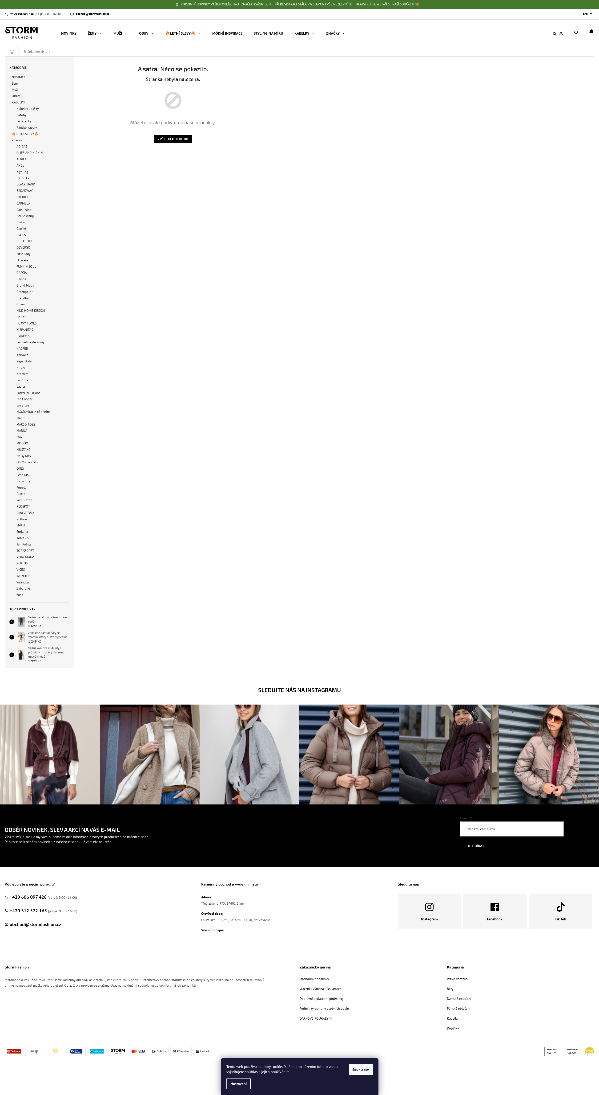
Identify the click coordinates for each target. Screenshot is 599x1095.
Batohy (21, 115)
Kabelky (452, 1018)
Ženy (15, 83)
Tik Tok (560, 919)
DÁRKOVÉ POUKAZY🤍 (316, 1018)
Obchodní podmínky (314, 979)
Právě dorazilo (457, 979)
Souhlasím (360, 1069)
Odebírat (476, 846)
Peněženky (24, 121)
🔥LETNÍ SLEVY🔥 (25, 134)
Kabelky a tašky (27, 109)
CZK (586, 14)
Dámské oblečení (459, 999)
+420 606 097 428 (28, 897)
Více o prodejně (212, 930)
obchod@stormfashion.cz (35, 924)
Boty (450, 989)
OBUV (16, 96)
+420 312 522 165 (28, 911)
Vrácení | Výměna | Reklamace (320, 989)
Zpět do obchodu (173, 139)
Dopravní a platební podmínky (322, 999)
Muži (15, 89)
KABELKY (18, 102)
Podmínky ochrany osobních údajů (324, 1008)
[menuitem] (68, 33)
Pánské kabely (26, 127)
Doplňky (453, 1028)
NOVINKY (18, 77)
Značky (17, 140)
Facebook (495, 919)
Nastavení (238, 1083)
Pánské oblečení (458, 1008)
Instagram (429, 919)
